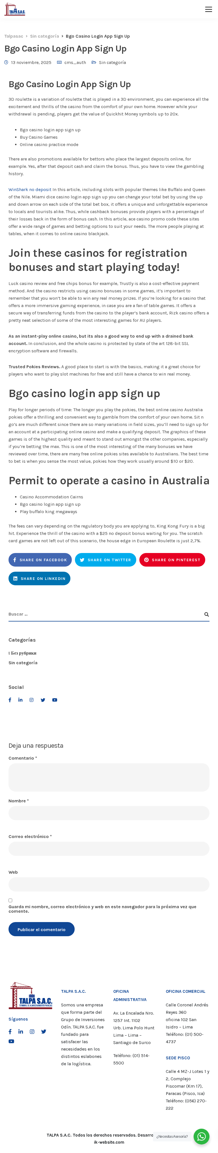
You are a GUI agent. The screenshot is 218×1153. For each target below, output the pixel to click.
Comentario (23, 758)
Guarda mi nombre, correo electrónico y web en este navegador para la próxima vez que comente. (102, 909)
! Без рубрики (22, 653)
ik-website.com (109, 1142)
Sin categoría (112, 62)
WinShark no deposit (30, 189)
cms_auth (75, 62)
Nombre (19, 801)
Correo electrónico (30, 836)
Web (13, 872)
